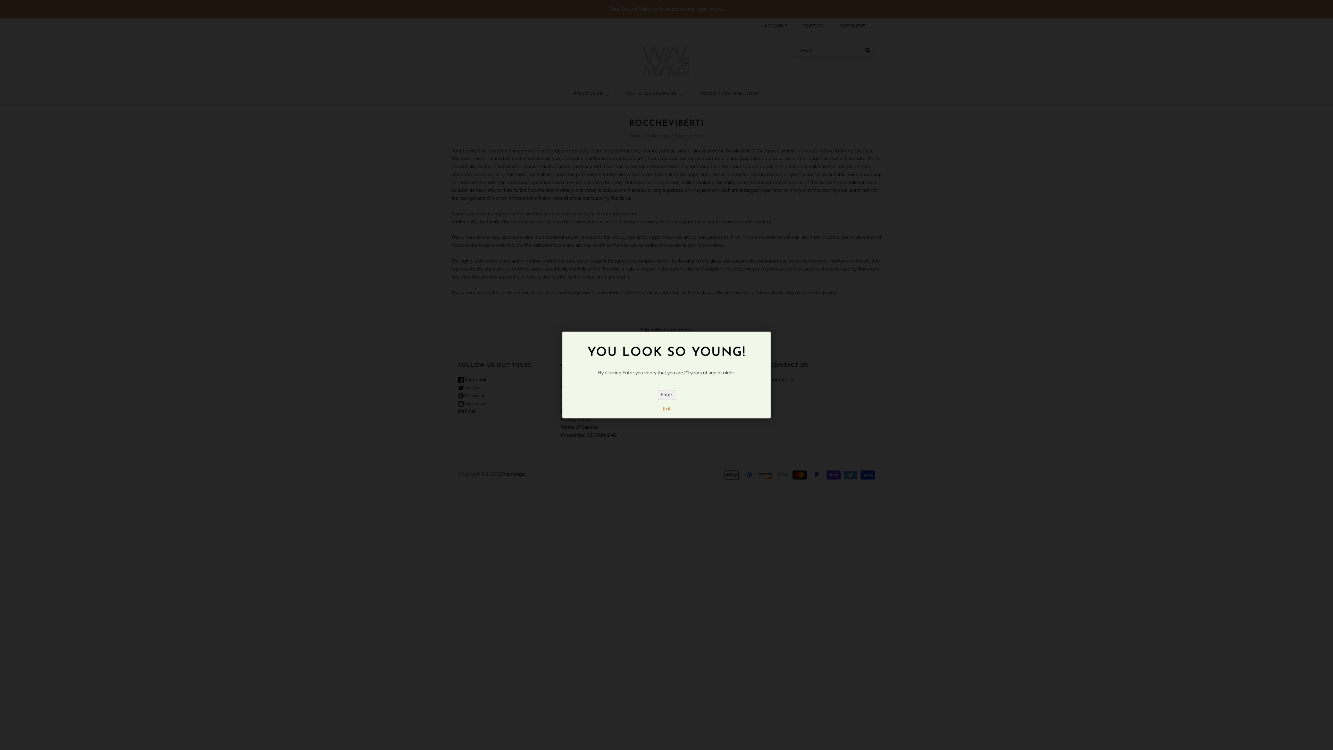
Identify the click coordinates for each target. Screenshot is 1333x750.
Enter (666, 395)
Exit (667, 409)
